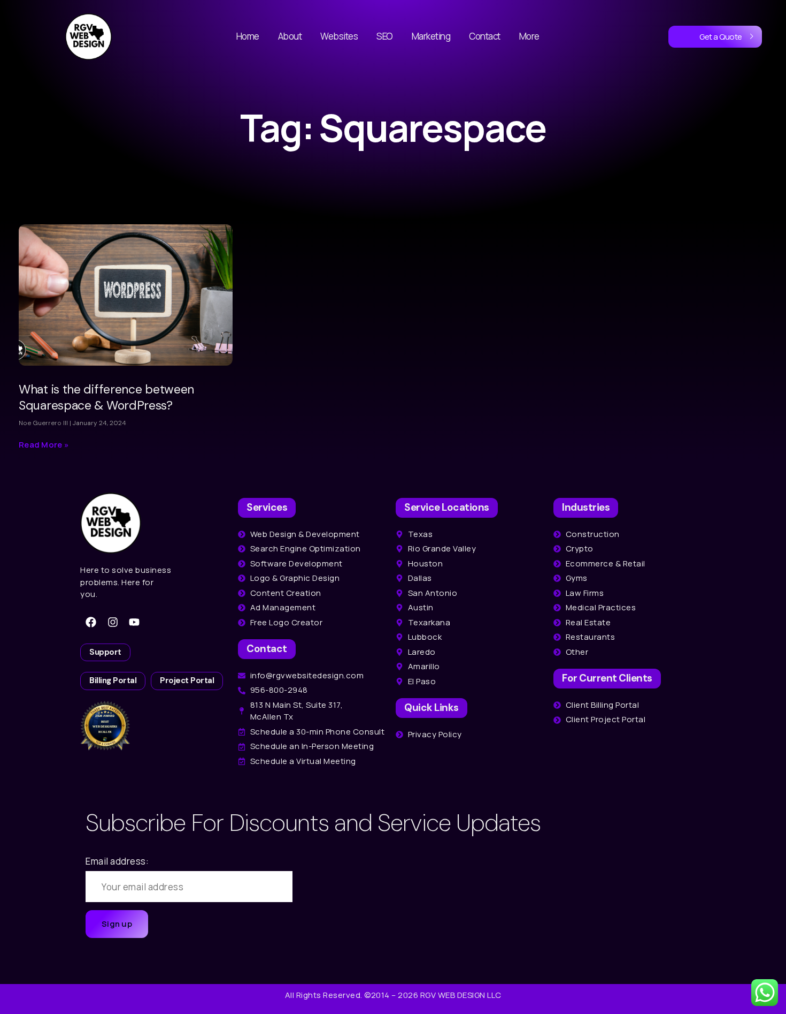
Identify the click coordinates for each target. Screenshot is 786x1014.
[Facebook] (91, 622)
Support (105, 652)
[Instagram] (113, 622)
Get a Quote (720, 36)
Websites (339, 36)
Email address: (117, 861)
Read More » (44, 444)
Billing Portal (112, 680)
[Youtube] (134, 622)
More (529, 36)
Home (247, 36)
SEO (384, 36)
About (290, 36)
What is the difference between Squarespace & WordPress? (106, 397)
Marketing (431, 36)
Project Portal (187, 680)
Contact (484, 36)
